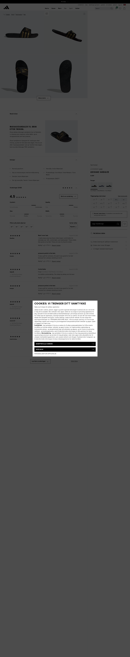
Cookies (38, 323)
